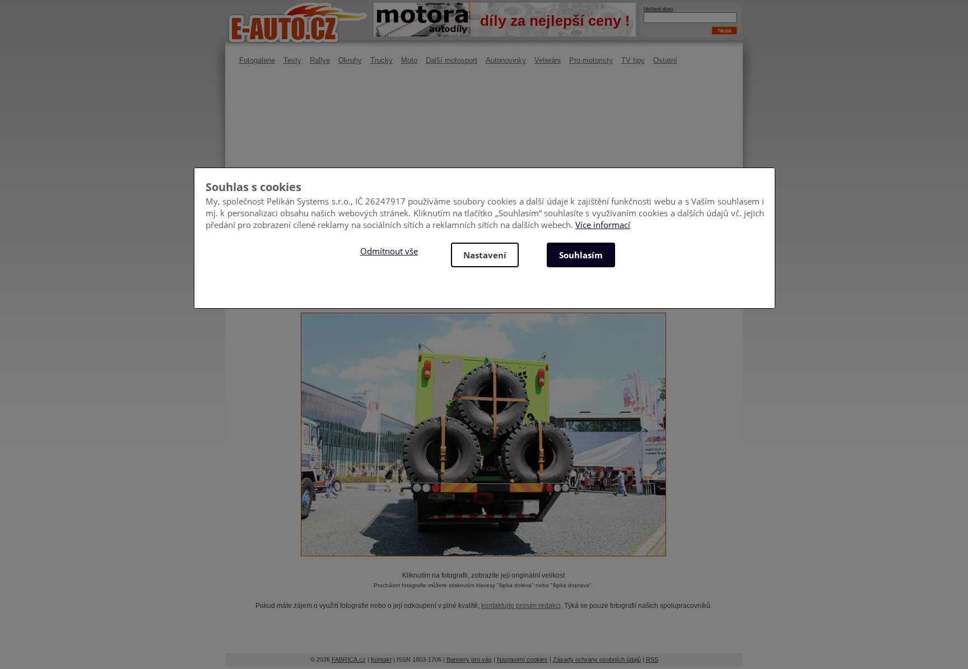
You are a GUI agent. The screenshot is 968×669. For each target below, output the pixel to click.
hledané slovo (658, 9)
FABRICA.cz (349, 659)
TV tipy (633, 60)
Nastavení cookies (522, 659)
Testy (292, 60)
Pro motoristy (591, 60)
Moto (409, 60)
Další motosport (451, 60)
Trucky (381, 60)
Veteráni (547, 60)
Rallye (320, 60)
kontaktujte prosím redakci (521, 605)
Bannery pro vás (469, 659)
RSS (652, 659)
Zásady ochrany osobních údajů (597, 659)
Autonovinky (506, 60)
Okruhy (350, 60)
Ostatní (665, 60)
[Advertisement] (483, 165)
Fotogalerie (257, 60)
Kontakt (381, 659)
